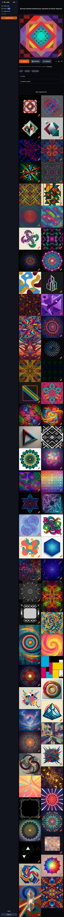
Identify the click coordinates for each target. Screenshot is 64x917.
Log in (9, 911)
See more (49, 66)
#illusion (27, 71)
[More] (56, 61)
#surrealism (35, 71)
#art (21, 71)
